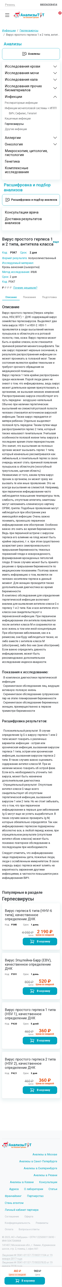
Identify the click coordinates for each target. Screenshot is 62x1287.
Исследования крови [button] (22, 66)
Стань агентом (14, 1203)
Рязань (10, 4)
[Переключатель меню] (7, 15)
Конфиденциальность (17, 1223)
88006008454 (48, 4)
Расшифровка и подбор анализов (34, 199)
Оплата (9, 1229)
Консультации (48, 1182)
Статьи (53, 1189)
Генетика (12, 161)
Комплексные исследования (17, 170)
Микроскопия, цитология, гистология (26, 153)
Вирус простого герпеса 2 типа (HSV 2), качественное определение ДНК (30, 1063)
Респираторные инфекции (21, 102)
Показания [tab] (29, 297)
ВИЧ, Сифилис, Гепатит (23, 113)
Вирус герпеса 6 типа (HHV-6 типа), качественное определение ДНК (28, 915)
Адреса (14, 1189)
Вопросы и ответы (29, 1229)
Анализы (34, 53)
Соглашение (12, 1216)
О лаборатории (33, 1189)
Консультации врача (21, 212)
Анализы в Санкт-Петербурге (38, 1161)
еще (54, 241)
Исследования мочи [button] (22, 73)
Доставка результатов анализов (23, 221)
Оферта (28, 1216)
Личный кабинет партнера (21, 1209)
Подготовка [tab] (49, 297)
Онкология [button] (14, 144)
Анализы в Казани (22, 1182)
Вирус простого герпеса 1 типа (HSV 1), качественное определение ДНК (30, 1014)
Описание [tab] (11, 297)
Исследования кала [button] (21, 80)
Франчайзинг (13, 1196)
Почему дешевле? (25, 287)
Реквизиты (42, 1223)
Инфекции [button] (13, 97)
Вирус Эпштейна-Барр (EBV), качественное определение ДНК (28, 964)
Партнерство (35, 1196)
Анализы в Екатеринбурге (40, 1168)
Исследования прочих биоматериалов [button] (23, 88)
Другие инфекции (16, 129)
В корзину (28, 1280)
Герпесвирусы (14, 124)
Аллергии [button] (13, 138)
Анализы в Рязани (45, 1175)
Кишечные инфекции (18, 118)
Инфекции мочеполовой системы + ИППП (31, 108)
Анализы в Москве (45, 1154)
